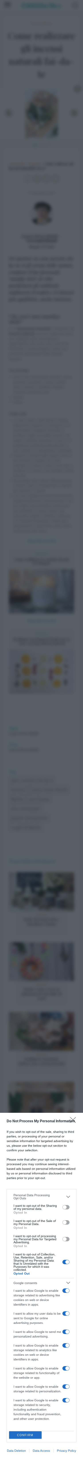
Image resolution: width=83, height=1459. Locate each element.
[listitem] (41, 1197)
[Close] (74, 1121)
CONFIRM (25, 1435)
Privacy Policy (66, 1450)
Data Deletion (16, 1450)
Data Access (41, 1450)
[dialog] (41, 1286)
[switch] (65, 1207)
